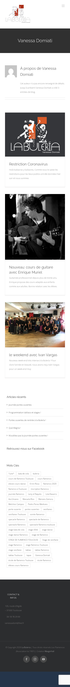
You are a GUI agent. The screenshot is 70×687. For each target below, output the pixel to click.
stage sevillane (14, 550)
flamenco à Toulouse (17, 489)
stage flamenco (15, 545)
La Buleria (26, 647)
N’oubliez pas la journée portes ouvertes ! (28, 435)
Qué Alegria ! (15, 427)
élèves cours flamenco (18, 565)
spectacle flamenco (17, 524)
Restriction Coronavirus (28, 164)
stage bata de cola (16, 529)
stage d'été (33, 529)
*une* (11, 473)
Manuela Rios (28, 499)
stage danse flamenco (18, 534)
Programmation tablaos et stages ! (25, 412)
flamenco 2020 (49, 483)
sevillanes (47, 509)
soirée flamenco (37, 514)
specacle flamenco (16, 519)
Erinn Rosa (34, 483)
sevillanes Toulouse (17, 514)
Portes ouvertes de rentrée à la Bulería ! (27, 420)
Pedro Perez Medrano (38, 504)
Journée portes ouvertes (20, 404)
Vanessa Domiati (42, 555)
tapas (29, 555)
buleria (36, 473)
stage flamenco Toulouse (37, 545)
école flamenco (44, 560)
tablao (28, 550)
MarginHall (49, 651)
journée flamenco (16, 494)
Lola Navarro (51, 494)
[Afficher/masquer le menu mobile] (63, 6)
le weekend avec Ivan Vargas (33, 355)
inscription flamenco (40, 489)
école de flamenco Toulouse (20, 560)
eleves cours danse (17, 483)
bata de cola (23, 473)
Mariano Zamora (45, 499)
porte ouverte (14, 509)
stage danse (47, 529)
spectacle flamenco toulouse (42, 524)
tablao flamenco (42, 550)
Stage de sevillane (50, 539)
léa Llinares (13, 499)
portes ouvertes (32, 509)
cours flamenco (44, 478)
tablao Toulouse (15, 555)
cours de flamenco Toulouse (21, 478)
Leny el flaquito (35, 494)
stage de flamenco (40, 534)
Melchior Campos (16, 504)
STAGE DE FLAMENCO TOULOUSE (23, 539)
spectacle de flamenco (39, 519)
